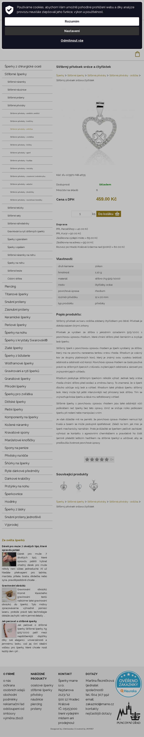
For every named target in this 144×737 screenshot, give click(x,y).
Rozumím (72, 21)
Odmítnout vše (72, 40)
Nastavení (72, 31)
